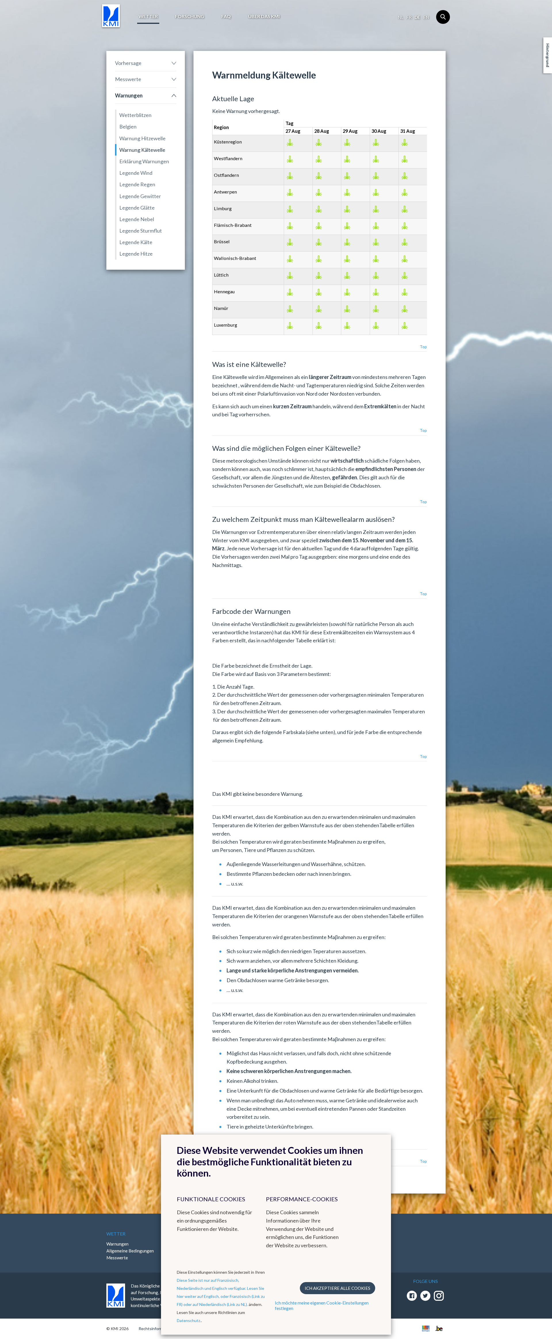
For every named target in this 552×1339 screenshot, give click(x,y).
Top (423, 346)
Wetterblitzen (135, 115)
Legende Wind (135, 173)
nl (400, 17)
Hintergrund (547, 55)
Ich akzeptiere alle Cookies (337, 1288)
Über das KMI (264, 16)
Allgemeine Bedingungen (130, 1250)
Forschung (189, 16)
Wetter (148, 16)
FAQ (226, 16)
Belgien (128, 126)
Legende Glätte (137, 207)
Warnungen (129, 95)
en (426, 17)
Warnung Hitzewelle (142, 138)
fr (409, 17)
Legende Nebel (136, 219)
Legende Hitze (136, 253)
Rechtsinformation (155, 1328)
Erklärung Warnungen (144, 161)
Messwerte (128, 79)
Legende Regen (137, 184)
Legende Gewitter (140, 196)
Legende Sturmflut (140, 230)
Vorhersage (128, 63)
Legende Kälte (135, 242)
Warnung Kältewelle (142, 150)
